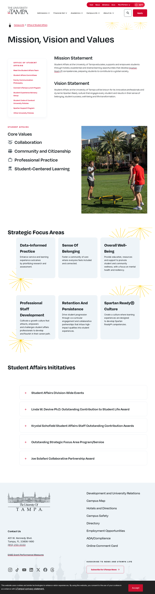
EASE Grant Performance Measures (26, 554)
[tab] (129, 4)
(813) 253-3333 (17, 544)
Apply (140, 13)
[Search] (128, 13)
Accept (135, 588)
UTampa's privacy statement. (29, 588)
